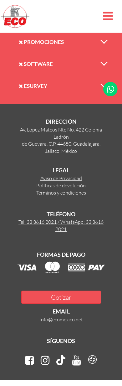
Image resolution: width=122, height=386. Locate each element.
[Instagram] (45, 360)
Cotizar (61, 297)
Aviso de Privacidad (61, 178)
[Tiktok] (60, 360)
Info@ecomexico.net (61, 319)
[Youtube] (76, 360)
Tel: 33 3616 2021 (37, 222)
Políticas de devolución (61, 185)
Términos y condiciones (61, 193)
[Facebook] (29, 360)
